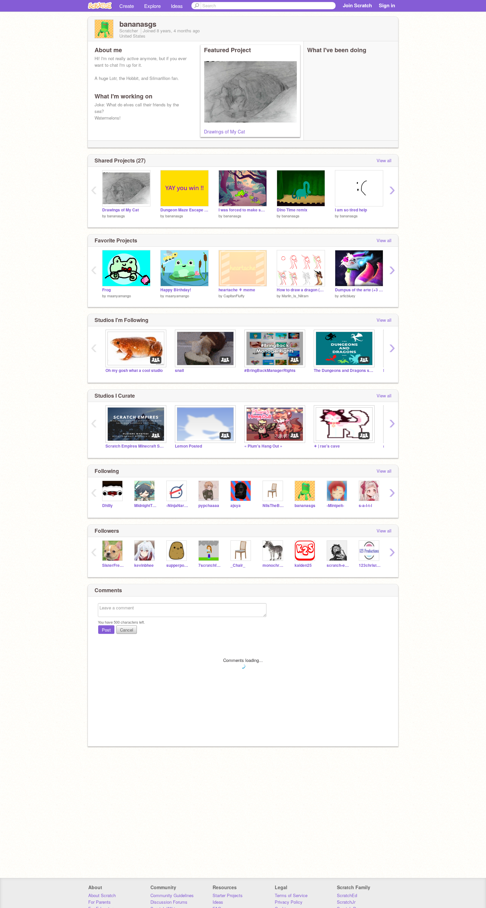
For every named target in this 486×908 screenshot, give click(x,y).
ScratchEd (347, 895)
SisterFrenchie (113, 565)
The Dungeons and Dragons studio (343, 370)
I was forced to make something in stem (243, 210)
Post (106, 630)
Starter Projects (228, 895)
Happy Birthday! (175, 290)
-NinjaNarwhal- (177, 505)
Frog (106, 290)
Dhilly (107, 505)
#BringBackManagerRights (270, 370)
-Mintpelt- (335, 505)
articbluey (347, 295)
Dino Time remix (292, 210)
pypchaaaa (208, 505)
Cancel (126, 630)
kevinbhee (144, 565)
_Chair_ (237, 565)
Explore (152, 5)
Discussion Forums (168, 902)
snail (179, 370)
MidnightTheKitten (145, 505)
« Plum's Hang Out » (263, 446)
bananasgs (116, 215)
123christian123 (370, 565)
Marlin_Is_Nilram (295, 295)
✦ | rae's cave (327, 446)
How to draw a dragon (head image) (301, 290)
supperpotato (177, 565)
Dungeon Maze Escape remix (184, 210)
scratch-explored (338, 565)
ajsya (235, 505)
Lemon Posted (188, 446)
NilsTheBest (274, 505)
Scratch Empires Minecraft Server (135, 446)
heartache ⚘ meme (237, 290)
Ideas (177, 5)
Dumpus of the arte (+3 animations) (359, 290)
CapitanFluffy (234, 295)
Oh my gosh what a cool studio (134, 370)
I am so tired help (351, 210)
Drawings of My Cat (224, 131)
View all (384, 160)
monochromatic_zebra (274, 565)
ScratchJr (346, 902)
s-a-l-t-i (365, 505)
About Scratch (102, 895)
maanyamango (119, 295)
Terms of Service (291, 895)
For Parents (99, 902)
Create (126, 5)
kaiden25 (303, 565)
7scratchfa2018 (209, 565)
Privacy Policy (289, 902)
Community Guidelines (172, 895)
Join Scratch (357, 5)
